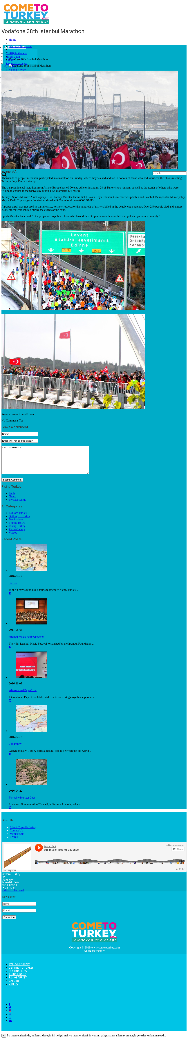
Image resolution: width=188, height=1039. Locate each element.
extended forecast (13, 890)
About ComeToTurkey (23, 827)
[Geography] (31, 730)
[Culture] (31, 569)
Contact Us (16, 830)
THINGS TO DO (17, 974)
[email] (10, 1020)
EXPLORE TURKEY (19, 964)
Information (13, 56)
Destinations (16, 519)
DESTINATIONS (18, 971)
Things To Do (17, 522)
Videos (13, 532)
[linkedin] (10, 1017)
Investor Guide (17, 499)
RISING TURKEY (20, 46)
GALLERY (14, 980)
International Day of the (23, 690)
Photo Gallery (17, 529)
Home (12, 39)
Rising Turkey (17, 526)
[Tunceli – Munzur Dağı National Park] (31, 784)
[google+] (10, 1014)
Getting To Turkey (19, 516)
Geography (15, 743)
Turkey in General (16, 53)
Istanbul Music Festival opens (26, 636)
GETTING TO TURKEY (21, 967)
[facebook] (9, 1004)
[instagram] (10, 1010)
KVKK (14, 837)
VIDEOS (13, 984)
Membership (17, 833)
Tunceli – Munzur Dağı (22, 797)
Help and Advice (16, 69)
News (12, 52)
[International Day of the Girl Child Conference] (31, 677)
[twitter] (10, 1007)
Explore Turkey (18, 512)
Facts (12, 493)
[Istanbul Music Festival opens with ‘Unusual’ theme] (31, 623)
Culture (13, 583)
